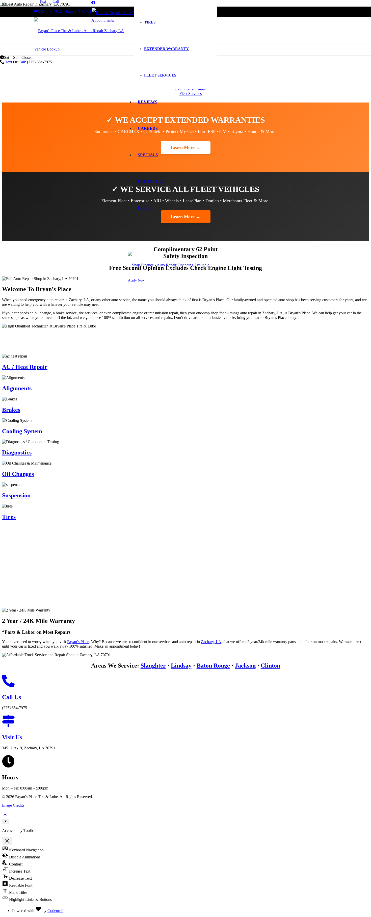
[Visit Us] (185, 721)
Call (21, 62)
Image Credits (13, 805)
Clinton (270, 665)
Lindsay (181, 665)
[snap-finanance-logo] (168, 265)
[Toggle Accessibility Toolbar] (5, 821)
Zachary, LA (211, 642)
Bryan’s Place (78, 642)
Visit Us (12, 737)
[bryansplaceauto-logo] (79, 31)
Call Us (11, 697)
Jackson (245, 665)
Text (8, 62)
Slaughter (153, 665)
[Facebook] (93, 3)
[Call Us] (185, 681)
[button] (5, 816)
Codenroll (55, 910)
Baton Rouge (213, 665)
